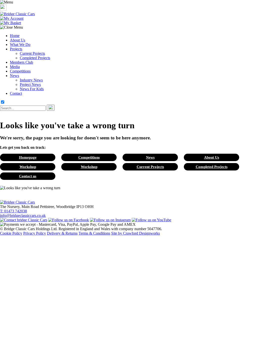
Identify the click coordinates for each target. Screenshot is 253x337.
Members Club (21, 62)
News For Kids (32, 89)
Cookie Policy (11, 233)
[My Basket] (10, 23)
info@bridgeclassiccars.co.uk (23, 215)
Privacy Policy (34, 233)
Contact (16, 93)
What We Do (20, 44)
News (14, 76)
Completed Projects (35, 58)
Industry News (31, 80)
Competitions (20, 71)
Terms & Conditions (94, 233)
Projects (16, 49)
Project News (30, 84)
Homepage (28, 157)
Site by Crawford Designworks (135, 233)
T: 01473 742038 (13, 211)
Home (15, 36)
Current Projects (32, 53)
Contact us (27, 176)
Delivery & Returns (62, 233)
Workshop (28, 167)
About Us (17, 40)
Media (15, 67)
